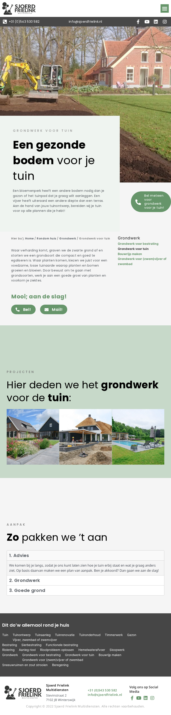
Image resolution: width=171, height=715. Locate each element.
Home (29, 238)
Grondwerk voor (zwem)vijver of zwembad (52, 660)
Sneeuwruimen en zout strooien (25, 665)
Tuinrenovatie (65, 635)
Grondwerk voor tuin (133, 249)
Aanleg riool (27, 650)
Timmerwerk (114, 635)
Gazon (131, 635)
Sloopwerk (117, 650)
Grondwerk (67, 238)
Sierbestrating (31, 645)
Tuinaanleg (43, 635)
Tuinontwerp (22, 635)
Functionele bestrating (62, 645)
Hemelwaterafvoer (91, 650)
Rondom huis (46, 238)
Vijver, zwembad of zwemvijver (35, 640)
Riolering (8, 650)
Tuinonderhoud (89, 635)
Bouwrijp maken (130, 254)
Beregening (60, 665)
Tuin (5, 635)
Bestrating (9, 645)
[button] (165, 8)
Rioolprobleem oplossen (57, 650)
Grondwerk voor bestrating (138, 243)
